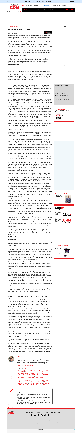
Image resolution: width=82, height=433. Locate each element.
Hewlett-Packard (30, 374)
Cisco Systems (21, 374)
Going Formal (28, 368)
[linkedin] (35, 415)
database (41, 370)
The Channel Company (56, 412)
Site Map (48, 420)
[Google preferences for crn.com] (48, 32)
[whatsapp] (48, 415)
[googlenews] (45, 415)
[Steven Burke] (11, 361)
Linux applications (37, 368)
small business (29, 376)
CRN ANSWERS (46, 5)
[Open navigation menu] (23, 5)
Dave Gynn (33, 381)
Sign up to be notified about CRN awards (63, 110)
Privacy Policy (36, 420)
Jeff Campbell (33, 378)
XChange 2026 (40, 9)
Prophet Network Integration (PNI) (38, 373)
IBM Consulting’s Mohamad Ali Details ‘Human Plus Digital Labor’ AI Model (33, 395)
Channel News (21, 386)
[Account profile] (69, 9)
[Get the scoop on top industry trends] (66, 214)
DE (15, 11)
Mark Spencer (21, 376)
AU (12, 11)
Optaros (40, 381)
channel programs (33, 370)
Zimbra (43, 371)
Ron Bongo (31, 383)
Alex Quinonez (25, 381)
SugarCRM (20, 371)
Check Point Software (22, 378)
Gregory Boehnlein (29, 380)
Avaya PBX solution (44, 380)
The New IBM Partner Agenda (58, 196)
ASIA (8, 11)
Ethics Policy (47, 412)
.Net (19, 384)
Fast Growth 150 (33, 9)
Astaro (31, 371)
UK (18, 11)
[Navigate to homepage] (14, 9)
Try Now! (72, 1)
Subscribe (57, 253)
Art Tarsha (44, 374)
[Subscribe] (67, 256)
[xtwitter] (38, 415)
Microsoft (38, 374)
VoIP (19, 381)
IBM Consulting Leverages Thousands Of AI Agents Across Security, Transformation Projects (33, 398)
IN (10, 11)
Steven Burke (12, 32)
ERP (45, 381)
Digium (47, 370)
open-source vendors (22, 370)
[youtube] (41, 415)
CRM (26, 371)
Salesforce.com (41, 378)
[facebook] (31, 415)
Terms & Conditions (29, 420)
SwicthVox (20, 380)
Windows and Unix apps (23, 373)
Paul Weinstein (39, 377)
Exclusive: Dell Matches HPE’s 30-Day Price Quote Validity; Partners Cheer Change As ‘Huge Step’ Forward (33, 403)
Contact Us (39, 412)
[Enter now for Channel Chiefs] (59, 120)
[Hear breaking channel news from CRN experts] (66, 220)
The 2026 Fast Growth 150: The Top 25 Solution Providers (31, 400)
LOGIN (72, 9)
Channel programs (31, 386)
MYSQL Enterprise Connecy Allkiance (26, 377)
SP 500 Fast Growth (47, 9)
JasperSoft (37, 371)
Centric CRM (46, 383)
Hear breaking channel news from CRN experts (58, 220)
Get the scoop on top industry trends (58, 214)
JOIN (67, 9)
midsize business (39, 376)
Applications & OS (12, 26)
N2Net (36, 380)
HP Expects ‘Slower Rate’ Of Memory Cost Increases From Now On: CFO (33, 392)
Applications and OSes (35, 384)
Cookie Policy (42, 420)
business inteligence (22, 383)
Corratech (38, 383)
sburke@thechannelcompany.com (25, 365)
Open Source (45, 384)
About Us (33, 412)
